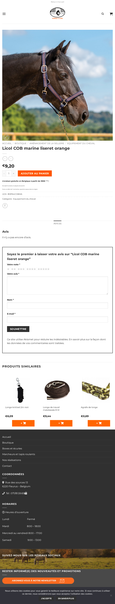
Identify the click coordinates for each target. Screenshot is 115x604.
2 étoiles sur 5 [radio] (13, 269)
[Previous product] (10, 158)
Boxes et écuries (12, 448)
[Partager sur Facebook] (5, 205)
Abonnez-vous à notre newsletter (34, 580)
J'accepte (46, 598)
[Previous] (2, 400)
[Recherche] (103, 14)
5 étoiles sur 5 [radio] (43, 269)
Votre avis (13, 273)
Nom (10, 299)
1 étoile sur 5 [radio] (7, 269)
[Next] (112, 400)
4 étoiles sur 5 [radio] (30, 269)
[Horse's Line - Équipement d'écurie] (57, 13)
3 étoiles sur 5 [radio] (21, 269)
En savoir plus (66, 598)
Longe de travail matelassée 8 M (51, 408)
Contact (7, 466)
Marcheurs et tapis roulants (18, 454)
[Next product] (5, 158)
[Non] (111, 596)
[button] (4, 13)
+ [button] (22, 423)
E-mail (11, 313)
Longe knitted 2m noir (17, 407)
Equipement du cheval (81, 143)
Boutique (20, 143)
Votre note (13, 264)
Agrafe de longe (89, 407)
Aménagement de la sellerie (46, 143)
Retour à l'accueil (57, 2)
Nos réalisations (11, 460)
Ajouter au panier (35, 173)
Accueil (7, 143)
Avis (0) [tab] (57, 223)
